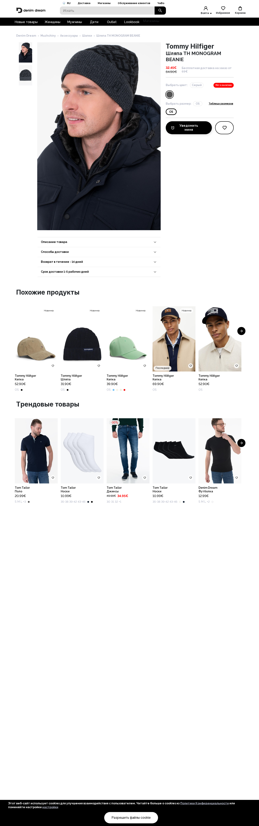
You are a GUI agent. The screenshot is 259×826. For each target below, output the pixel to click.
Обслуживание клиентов (134, 3)
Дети (94, 22)
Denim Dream (26, 35)
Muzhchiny (48, 35)
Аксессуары (69, 35)
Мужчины (74, 22)
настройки (50, 807)
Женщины (52, 22)
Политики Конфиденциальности (204, 803)
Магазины (104, 3)
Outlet (112, 22)
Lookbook (131, 22)
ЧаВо (160, 3)
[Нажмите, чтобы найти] (160, 10)
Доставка (84, 3)
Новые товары (26, 22)
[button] (99, 242)
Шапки (87, 35)
